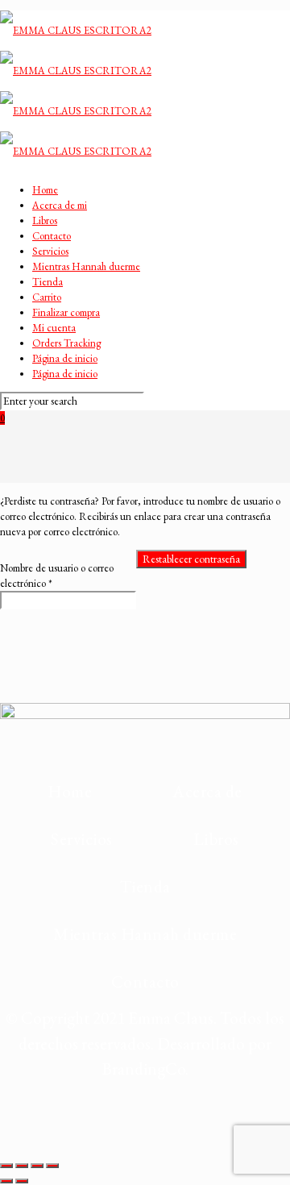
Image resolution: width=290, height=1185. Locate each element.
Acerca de (207, 791)
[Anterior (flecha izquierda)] (6, 1181)
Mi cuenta (54, 328)
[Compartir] (37, 1165)
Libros (44, 220)
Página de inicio (64, 358)
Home (45, 190)
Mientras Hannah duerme (86, 266)
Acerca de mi (59, 205)
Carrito (46, 297)
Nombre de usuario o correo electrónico (57, 575)
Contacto (51, 236)
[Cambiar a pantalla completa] (21, 1165)
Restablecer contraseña (191, 559)
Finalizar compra (66, 312)
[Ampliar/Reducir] (6, 1165)
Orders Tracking (66, 343)
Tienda (47, 282)
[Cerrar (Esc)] (52, 1165)
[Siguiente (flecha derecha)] (21, 1181)
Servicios (50, 251)
